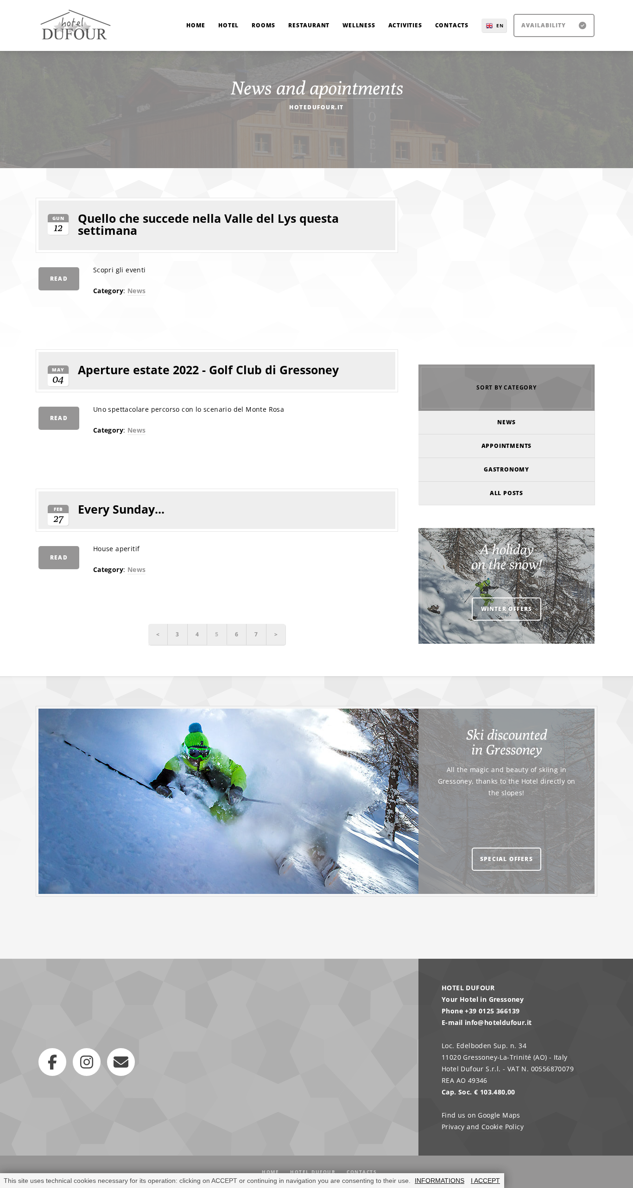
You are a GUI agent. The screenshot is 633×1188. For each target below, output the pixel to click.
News (136, 290)
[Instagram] (87, 1062)
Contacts (362, 1172)
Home (270, 1172)
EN (500, 25)
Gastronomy (506, 469)
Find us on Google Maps (481, 1115)
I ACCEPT (485, 1180)
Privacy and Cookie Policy (483, 1126)
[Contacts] (121, 1062)
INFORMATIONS (439, 1180)
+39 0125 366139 (492, 1010)
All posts (506, 493)
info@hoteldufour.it (498, 1022)
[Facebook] (52, 1062)
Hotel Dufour (312, 1172)
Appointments (506, 446)
